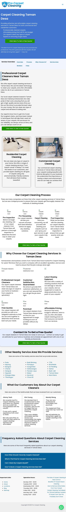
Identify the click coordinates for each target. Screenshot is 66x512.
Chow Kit (30, 377)
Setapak (8, 371)
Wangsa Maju (10, 375)
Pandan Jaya (32, 371)
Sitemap (6, 490)
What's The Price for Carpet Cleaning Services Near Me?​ (25, 459)
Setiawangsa (32, 369)
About (6, 484)
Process (29, 62)
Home (6, 482)
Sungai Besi (31, 367)
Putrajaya (30, 365)
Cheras (7, 369)
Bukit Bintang (31, 362)
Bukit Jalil (52, 371)
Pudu (7, 362)
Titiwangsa (9, 377)
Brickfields (52, 365)
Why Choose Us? (40, 62)
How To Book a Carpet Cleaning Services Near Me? (23, 467)
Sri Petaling (53, 367)
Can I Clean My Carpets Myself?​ (16, 463)
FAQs (27, 66)
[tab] (33, 455)
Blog (5, 488)
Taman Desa (53, 373)
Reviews (19, 66)
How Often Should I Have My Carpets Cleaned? (22, 455)
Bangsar (8, 367)
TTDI (50, 362)
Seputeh (8, 373)
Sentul (51, 369)
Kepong (8, 365)
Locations (7, 486)
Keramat (30, 375)
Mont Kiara (53, 375)
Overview (20, 62)
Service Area (54, 62)
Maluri (29, 373)
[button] (20, 41)
